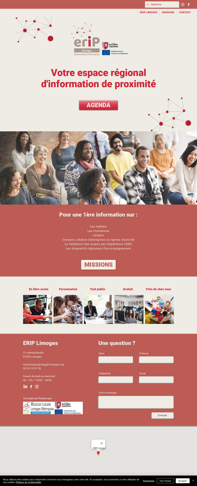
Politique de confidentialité (28, 482)
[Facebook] (189, 4)
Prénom (144, 353)
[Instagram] (183, 4)
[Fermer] (193, 481)
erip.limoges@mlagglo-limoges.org (43, 364)
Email (142, 373)
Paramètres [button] (148, 480)
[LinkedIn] (25, 386)
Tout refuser (165, 480)
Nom (102, 353)
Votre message (108, 392)
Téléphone (105, 373)
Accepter (182, 480)
